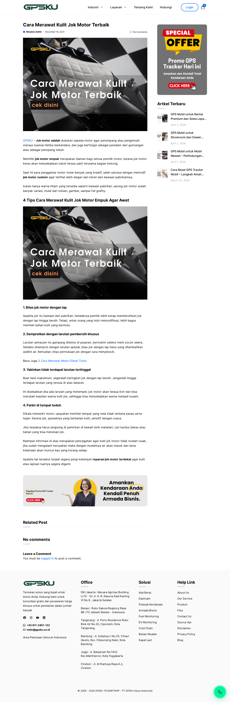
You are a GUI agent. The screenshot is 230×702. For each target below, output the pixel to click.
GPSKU (28, 140)
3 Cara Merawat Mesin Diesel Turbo (62, 361)
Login (190, 7)
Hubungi (166, 7)
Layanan (116, 7)
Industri (93, 7)
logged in (47, 558)
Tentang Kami (143, 7)
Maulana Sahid (34, 31)
